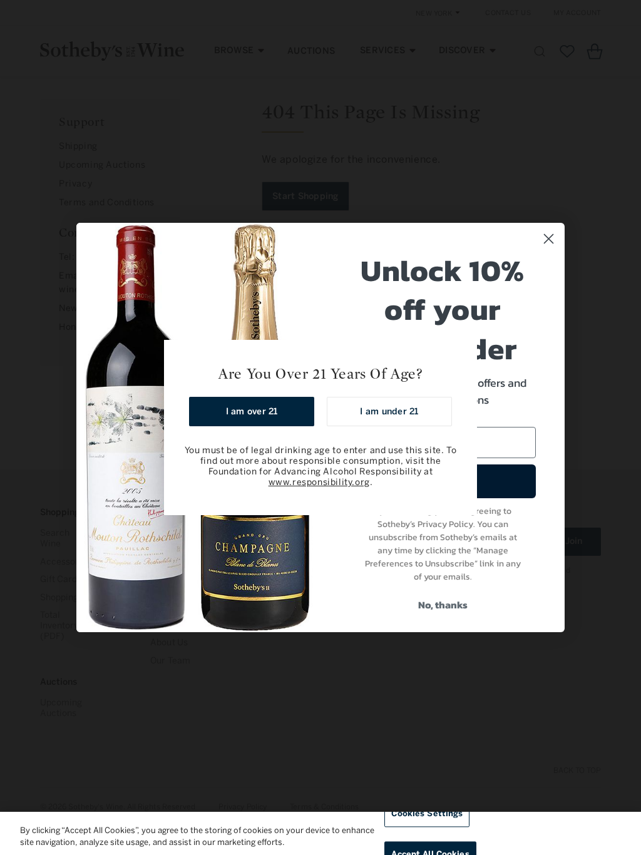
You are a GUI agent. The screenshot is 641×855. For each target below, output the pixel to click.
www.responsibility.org (319, 482)
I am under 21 (389, 411)
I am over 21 (252, 411)
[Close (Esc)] (463, 353)
